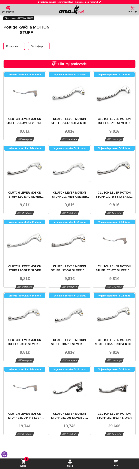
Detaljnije (27, 139)
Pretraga (132, 11)
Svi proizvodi (8, 12)
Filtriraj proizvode (72, 64)
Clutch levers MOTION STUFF (19, 18)
